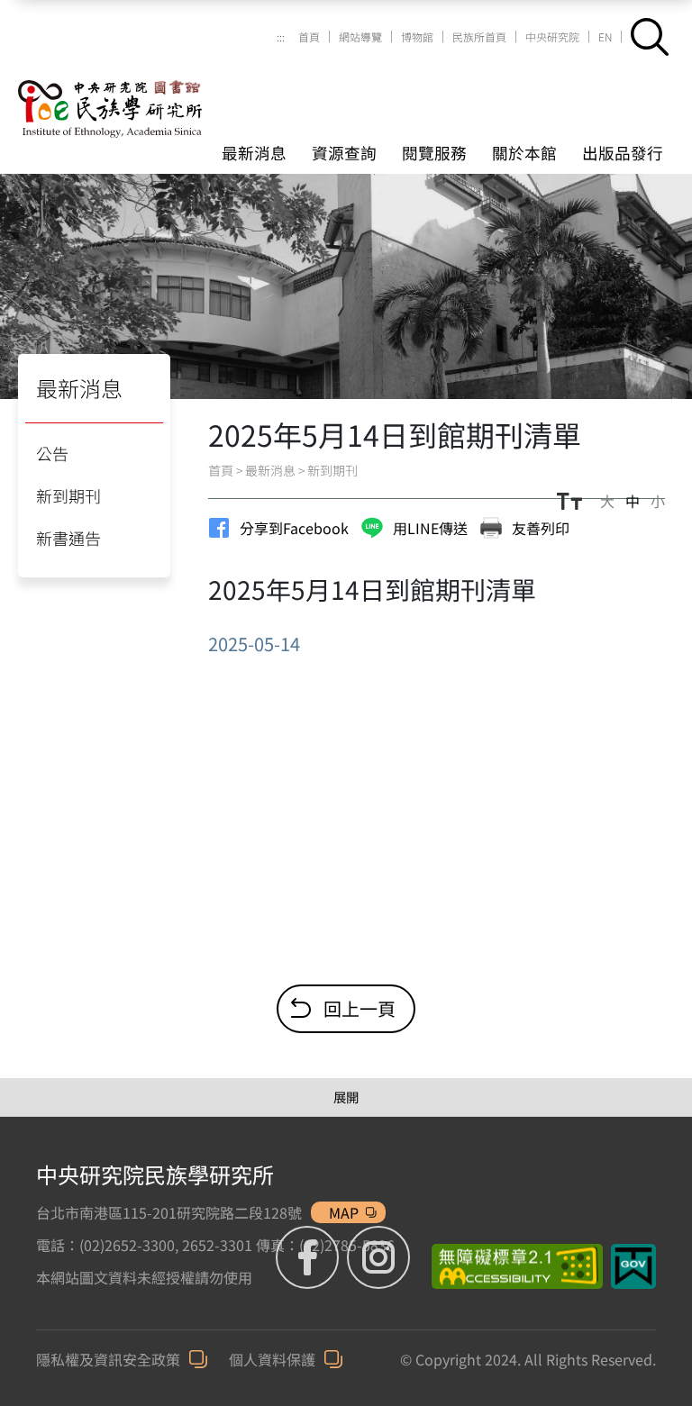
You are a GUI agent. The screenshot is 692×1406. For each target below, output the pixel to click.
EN (605, 36)
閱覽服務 (434, 152)
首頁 (309, 36)
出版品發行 (622, 152)
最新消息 (254, 152)
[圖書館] (130, 87)
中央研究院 (552, 36)
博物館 (417, 36)
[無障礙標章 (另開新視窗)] (510, 1266)
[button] (649, 37)
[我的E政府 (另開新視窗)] (633, 1266)
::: (281, 36)
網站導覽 (360, 36)
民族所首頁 (479, 36)
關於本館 (524, 152)
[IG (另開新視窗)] (378, 1257)
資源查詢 (344, 152)
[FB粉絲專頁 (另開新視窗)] (309, 1257)
